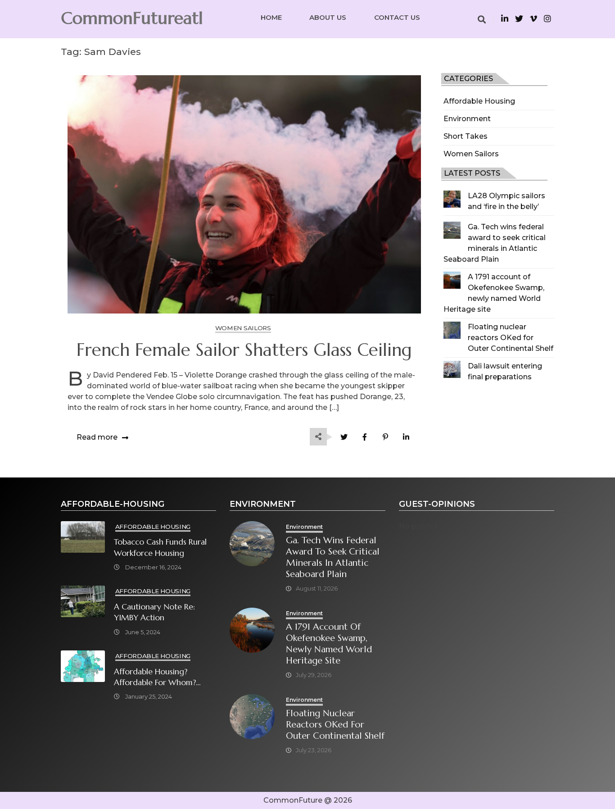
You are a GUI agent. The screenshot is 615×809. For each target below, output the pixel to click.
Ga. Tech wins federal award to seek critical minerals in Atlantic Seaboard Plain (333, 557)
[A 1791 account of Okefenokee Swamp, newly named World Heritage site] (452, 280)
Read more (97, 437)
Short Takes (465, 136)
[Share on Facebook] (365, 437)
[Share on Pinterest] (385, 437)
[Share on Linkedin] (406, 437)
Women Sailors (471, 154)
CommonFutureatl (132, 18)
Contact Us (397, 17)
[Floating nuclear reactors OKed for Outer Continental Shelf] (452, 330)
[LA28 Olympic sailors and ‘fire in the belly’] (452, 199)
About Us (327, 17)
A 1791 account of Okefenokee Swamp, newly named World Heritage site (329, 643)
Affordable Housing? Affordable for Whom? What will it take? (155, 677)
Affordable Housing (479, 101)
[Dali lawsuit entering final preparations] (452, 369)
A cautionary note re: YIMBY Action (154, 612)
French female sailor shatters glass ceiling (244, 350)
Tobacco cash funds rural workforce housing (160, 547)
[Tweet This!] (344, 437)
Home (271, 17)
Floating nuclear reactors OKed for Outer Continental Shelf (510, 338)
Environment (467, 118)
